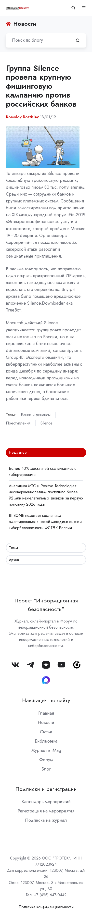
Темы (13, 547)
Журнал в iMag (46, 750)
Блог (46, 769)
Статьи (46, 732)
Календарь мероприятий (46, 801)
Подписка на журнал (46, 820)
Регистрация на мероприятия (46, 811)
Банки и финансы (36, 415)
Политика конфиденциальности (46, 907)
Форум (46, 760)
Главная (46, 713)
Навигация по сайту (46, 700)
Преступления (18, 423)
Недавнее (18, 452)
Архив (14, 559)
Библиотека (46, 741)
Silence (46, 423)
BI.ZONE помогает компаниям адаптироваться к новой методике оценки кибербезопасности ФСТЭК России (45, 522)
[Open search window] (73, 7)
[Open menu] (83, 7)
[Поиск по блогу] (77, 40)
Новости (46, 722)
